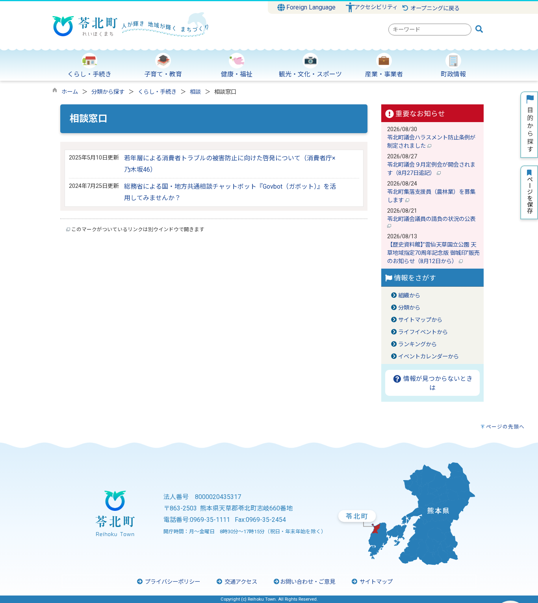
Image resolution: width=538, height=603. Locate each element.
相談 (195, 92)
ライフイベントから (423, 332)
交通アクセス (240, 582)
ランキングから (417, 344)
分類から (409, 307)
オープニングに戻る (434, 8)
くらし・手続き (157, 92)
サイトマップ (375, 582)
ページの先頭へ (505, 427)
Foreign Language (310, 7)
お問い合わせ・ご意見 (307, 582)
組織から (409, 295)
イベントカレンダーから (428, 356)
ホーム (69, 92)
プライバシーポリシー (171, 582)
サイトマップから (420, 320)
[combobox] (430, 29)
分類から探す (107, 92)
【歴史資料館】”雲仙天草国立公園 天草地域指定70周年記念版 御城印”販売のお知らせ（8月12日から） (433, 253)
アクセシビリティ (376, 7)
